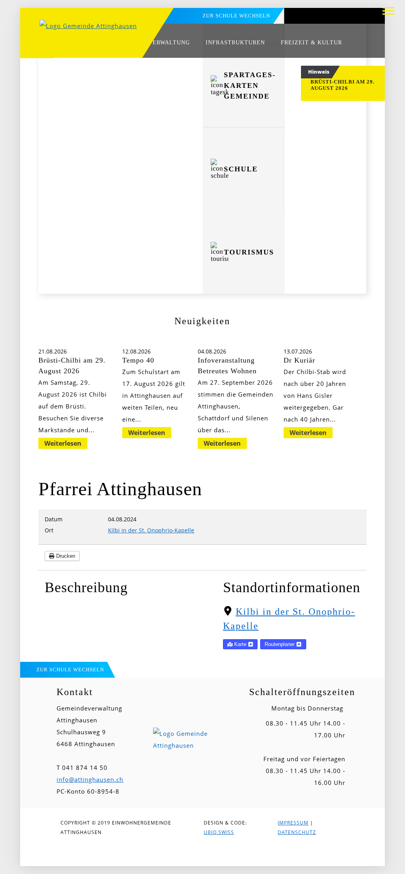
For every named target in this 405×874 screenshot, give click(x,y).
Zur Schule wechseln (236, 16)
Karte (240, 644)
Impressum (293, 822)
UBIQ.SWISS (219, 832)
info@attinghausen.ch (90, 779)
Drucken (65, 556)
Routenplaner (280, 644)
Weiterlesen (62, 443)
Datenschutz (297, 832)
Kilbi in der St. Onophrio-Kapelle (151, 530)
